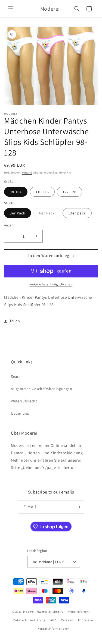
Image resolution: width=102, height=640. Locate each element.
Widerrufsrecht (24, 401)
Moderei (29, 612)
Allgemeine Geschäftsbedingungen (41, 388)
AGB (53, 620)
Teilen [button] (15, 320)
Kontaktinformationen (54, 628)
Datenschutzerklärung (29, 620)
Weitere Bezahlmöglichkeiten (51, 284)
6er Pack (49, 214)
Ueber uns (20, 413)
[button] (11, 9)
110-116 (42, 191)
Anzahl (9, 225)
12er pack (77, 213)
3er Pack (17, 213)
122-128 (69, 191)
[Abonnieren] (78, 507)
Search (17, 376)
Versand (27, 172)
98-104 (16, 191)
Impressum (86, 620)
